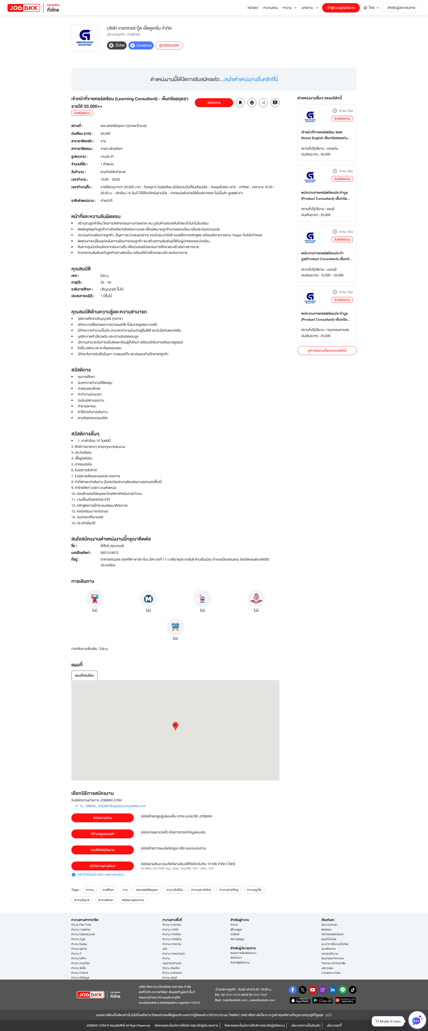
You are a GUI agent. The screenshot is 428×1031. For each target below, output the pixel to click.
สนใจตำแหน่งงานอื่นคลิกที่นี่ (251, 79)
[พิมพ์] (251, 102)
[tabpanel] (175, 730)
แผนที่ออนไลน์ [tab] (84, 675)
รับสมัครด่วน (342, 118)
